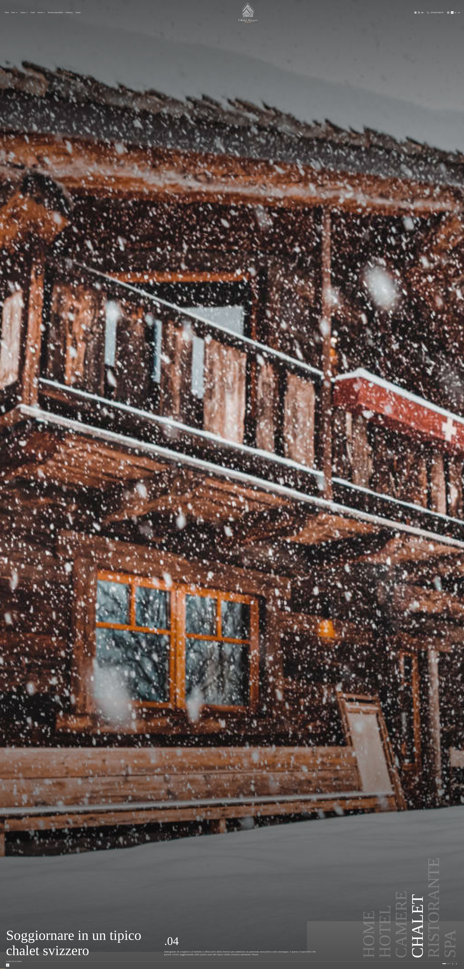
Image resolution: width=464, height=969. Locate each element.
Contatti (78, 12)
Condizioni (69, 12)
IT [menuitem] (452, 13)
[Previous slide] (453, 963)
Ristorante (433, 904)
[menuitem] (452, 12)
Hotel (13, 12)
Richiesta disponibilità (55, 12)
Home (7, 12)
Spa (450, 940)
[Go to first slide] (456, 963)
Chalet (33, 12)
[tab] (442, 963)
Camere (22, 12)
